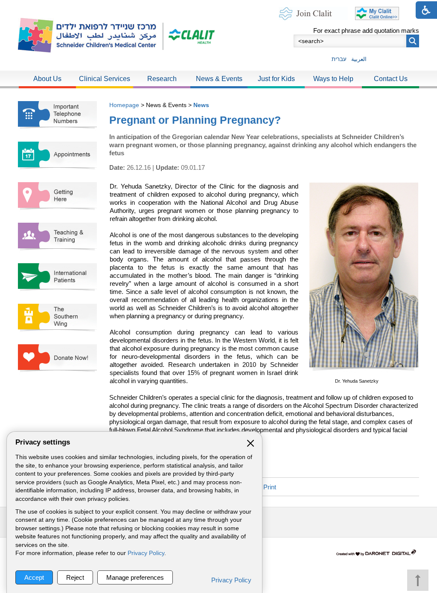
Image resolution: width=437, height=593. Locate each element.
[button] (412, 41)
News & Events (219, 78)
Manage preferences (135, 577)
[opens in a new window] (189, 35)
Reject (75, 577)
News (201, 105)
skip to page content (219, 8)
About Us (47, 78)
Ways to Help (333, 78)
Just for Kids (276, 78)
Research (162, 78)
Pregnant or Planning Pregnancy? (195, 120)
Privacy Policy (146, 553)
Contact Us (391, 78)
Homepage (124, 105)
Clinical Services (104, 78)
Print (269, 487)
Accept (34, 577)
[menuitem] (47, 79)
